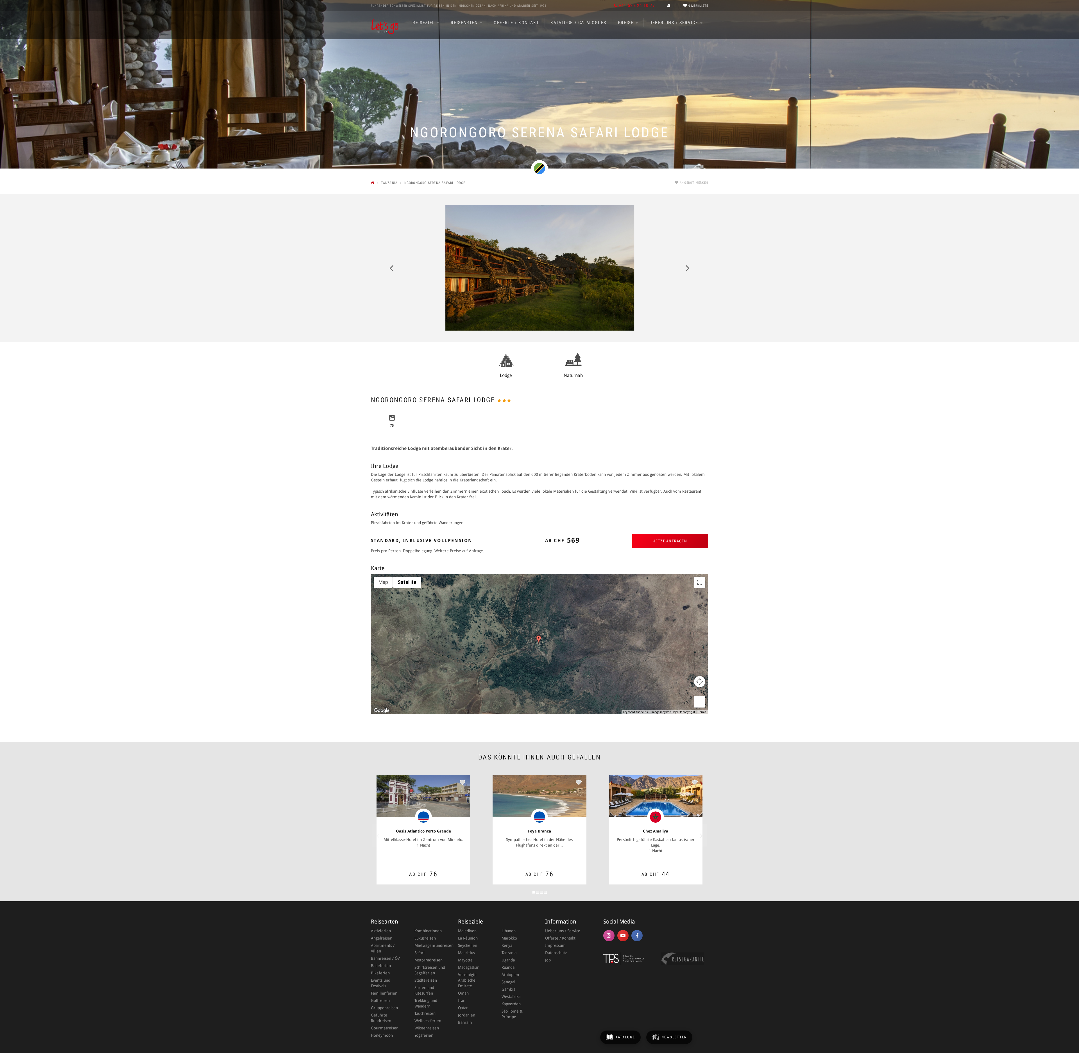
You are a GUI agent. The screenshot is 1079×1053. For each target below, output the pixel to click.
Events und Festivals (380, 983)
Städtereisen (425, 980)
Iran (461, 1000)
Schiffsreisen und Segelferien (429, 970)
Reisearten (465, 22)
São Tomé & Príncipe (512, 1014)
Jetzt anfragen (670, 541)
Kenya (507, 945)
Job (548, 960)
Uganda (508, 960)
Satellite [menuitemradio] (407, 582)
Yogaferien (423, 1035)
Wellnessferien (427, 1020)
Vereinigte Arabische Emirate (467, 980)
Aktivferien (381, 931)
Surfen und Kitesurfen (424, 990)
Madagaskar (468, 967)
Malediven (467, 931)
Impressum (555, 945)
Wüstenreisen (426, 1028)
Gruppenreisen (384, 1008)
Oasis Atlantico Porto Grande (423, 831)
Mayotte (465, 960)
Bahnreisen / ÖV (385, 958)
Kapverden (511, 1004)
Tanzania (509, 952)
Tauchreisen (425, 1013)
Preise (626, 22)
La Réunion (468, 938)
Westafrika (511, 996)
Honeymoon (382, 1035)
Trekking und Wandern (425, 1003)
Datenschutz (556, 952)
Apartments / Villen (383, 948)
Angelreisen (381, 938)
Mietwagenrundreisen (430, 945)
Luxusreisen (425, 938)
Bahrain (465, 1022)
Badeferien (381, 965)
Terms (702, 712)
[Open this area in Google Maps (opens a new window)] (381, 710)
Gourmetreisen (384, 1028)
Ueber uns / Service (674, 22)
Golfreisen (380, 1000)
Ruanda (508, 967)
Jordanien (466, 1015)
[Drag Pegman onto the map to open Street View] (699, 702)
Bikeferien (380, 973)
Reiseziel (424, 22)
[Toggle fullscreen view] (699, 582)
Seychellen (467, 945)
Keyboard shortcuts (635, 712)
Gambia (508, 989)
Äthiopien (510, 974)
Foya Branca (539, 831)
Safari (419, 952)
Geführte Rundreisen (381, 1018)
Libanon (509, 931)
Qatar (463, 1008)
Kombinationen (428, 931)
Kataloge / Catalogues (578, 22)
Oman (463, 993)
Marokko (509, 938)
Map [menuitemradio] (383, 582)
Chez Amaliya (655, 831)
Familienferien (384, 993)
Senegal (508, 982)
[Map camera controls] (699, 681)
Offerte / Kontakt (516, 22)
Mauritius (466, 952)
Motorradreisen (428, 960)
